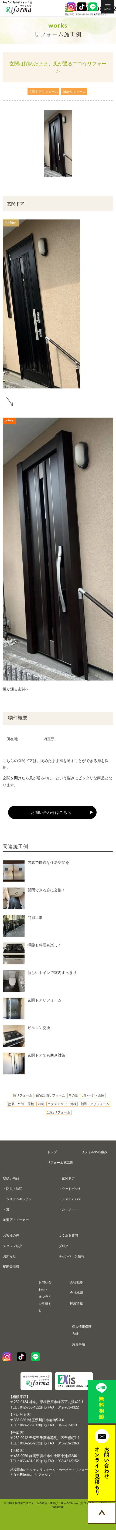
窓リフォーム (22, 1095)
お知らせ (9, 1256)
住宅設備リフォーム (50, 1095)
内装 (40, 1104)
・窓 (6, 1209)
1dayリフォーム (58, 1112)
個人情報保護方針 (81, 1330)
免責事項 (78, 1344)
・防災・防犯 (12, 1189)
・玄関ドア (67, 1178)
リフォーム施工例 (60, 1163)
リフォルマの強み (94, 1152)
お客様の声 (11, 1235)
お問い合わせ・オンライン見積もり (45, 1297)
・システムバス (70, 1199)
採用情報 (76, 1303)
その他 (73, 1095)
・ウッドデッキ (70, 1189)
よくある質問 (68, 1235)
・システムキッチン (17, 1199)
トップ (52, 1152)
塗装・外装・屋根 (21, 1104)
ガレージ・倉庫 (93, 1095)
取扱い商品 (11, 1178)
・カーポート (68, 1209)
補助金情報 (11, 1266)
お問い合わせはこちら (51, 812)
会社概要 (76, 1282)
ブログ (63, 1246)
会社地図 (76, 1293)
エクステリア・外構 (62, 1104)
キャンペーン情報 (71, 1256)
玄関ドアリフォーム (94, 1104)
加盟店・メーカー (16, 1220)
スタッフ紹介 (12, 1246)
